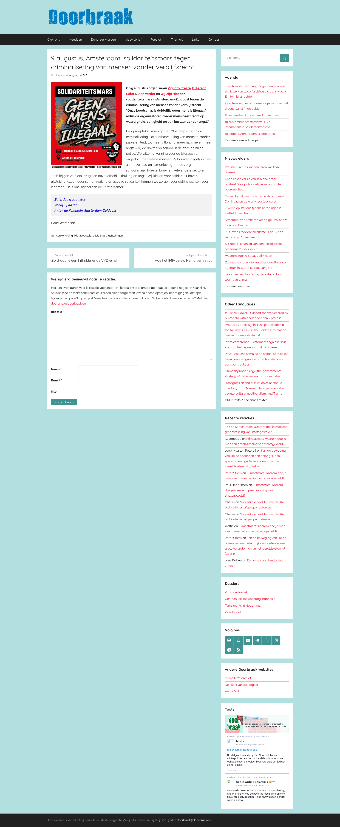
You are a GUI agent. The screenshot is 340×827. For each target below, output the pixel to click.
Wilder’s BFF (233, 691)
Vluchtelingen (114, 235)
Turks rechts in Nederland (243, 605)
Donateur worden (103, 39)
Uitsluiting (99, 235)
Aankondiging (64, 235)
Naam (56, 369)
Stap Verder (146, 94)
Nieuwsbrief (133, 39)
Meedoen (75, 39)
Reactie (57, 312)
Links (195, 39)
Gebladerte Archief (238, 678)
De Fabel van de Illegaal (241, 685)
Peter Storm (233, 473)
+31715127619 (160, 820)
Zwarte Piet (233, 612)
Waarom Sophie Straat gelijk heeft (248, 255)
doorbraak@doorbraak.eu (68, 303)
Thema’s (177, 39)
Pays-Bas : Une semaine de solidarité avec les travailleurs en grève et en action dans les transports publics (256, 359)
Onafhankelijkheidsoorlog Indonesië (250, 599)
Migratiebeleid (82, 235)
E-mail (56, 380)
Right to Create (179, 88)
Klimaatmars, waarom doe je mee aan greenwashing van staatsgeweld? (254, 490)
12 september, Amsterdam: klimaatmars (252, 115)
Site (53, 391)
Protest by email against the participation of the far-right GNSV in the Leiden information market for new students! (255, 330)
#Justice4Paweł (236, 592)
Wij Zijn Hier (169, 94)
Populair (156, 39)
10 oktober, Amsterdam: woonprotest (250, 134)
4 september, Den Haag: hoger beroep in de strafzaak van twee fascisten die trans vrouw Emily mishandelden (255, 91)
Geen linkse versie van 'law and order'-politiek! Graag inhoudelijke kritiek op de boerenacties (253, 184)
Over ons (53, 39)
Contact (213, 39)
